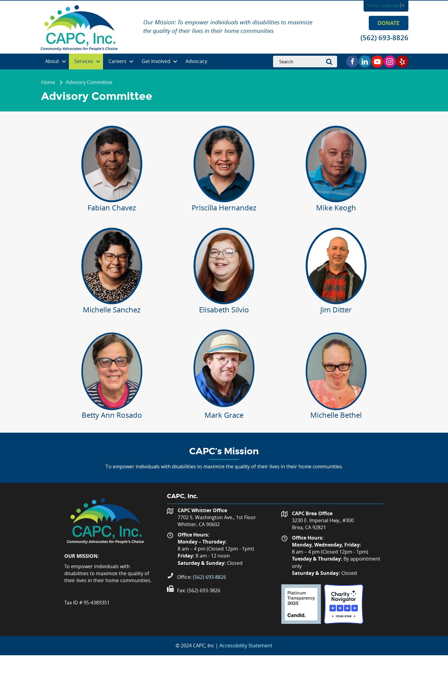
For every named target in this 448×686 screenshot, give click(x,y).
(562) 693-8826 (209, 577)
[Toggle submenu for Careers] (131, 62)
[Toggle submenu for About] (64, 62)
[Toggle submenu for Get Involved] (175, 62)
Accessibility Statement (245, 645)
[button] (388, 23)
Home (48, 82)
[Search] (331, 61)
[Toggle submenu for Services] (98, 62)
